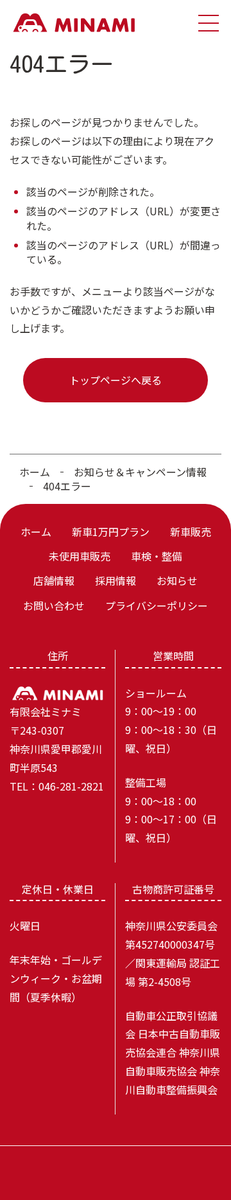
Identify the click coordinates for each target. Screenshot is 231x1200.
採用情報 (115, 580)
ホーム (34, 471)
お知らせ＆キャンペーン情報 (140, 472)
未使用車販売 (79, 556)
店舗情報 (53, 580)
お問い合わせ (54, 605)
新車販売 (190, 531)
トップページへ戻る (115, 380)
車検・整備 (156, 556)
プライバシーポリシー (156, 605)
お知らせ (177, 580)
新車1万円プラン (111, 531)
